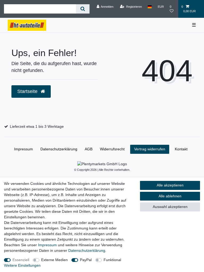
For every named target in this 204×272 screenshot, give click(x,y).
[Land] (150, 6)
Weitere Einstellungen (22, 265)
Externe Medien (54, 260)
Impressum (47, 245)
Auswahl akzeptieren (170, 207)
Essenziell (20, 260)
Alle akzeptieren (170, 185)
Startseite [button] (28, 91)
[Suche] (83, 9)
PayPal (86, 260)
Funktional (112, 260)
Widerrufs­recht (112, 149)
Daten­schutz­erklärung (86, 250)
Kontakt (181, 149)
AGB (88, 149)
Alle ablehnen (170, 196)
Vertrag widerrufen (149, 149)
